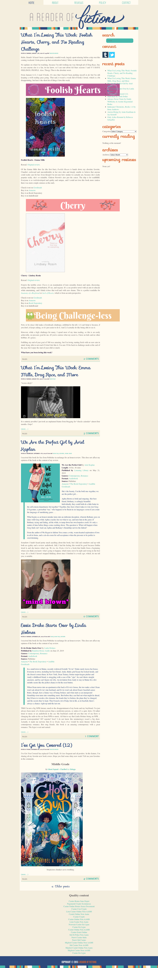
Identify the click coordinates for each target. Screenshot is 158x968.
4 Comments (91, 878)
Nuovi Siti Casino (79, 940)
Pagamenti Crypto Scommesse (79, 903)
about (55, 2)
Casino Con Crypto (79, 909)
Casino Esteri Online (79, 932)
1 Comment (92, 736)
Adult (52, 636)
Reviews (61, 453)
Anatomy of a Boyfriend (30, 293)
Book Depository (35, 303)
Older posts (60, 886)
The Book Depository (78, 484)
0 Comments (91, 616)
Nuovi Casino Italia (79, 937)
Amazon (32, 190)
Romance (84, 475)
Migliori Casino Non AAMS (79, 950)
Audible (92, 484)
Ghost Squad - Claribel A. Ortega (62, 769)
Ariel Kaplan (89, 465)
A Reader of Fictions (87, 962)
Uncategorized (54, 53)
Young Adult (68, 453)
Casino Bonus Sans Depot (79, 901)
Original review (34, 164)
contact (126, 2)
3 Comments (91, 433)
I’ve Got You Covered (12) (46, 745)
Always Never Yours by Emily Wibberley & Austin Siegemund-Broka (120, 101)
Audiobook (73, 478)
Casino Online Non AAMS (79, 919)
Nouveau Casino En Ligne (79, 924)
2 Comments (91, 358)
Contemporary (74, 475)
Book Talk (52, 379)
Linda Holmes (49, 648)
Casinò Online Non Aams (79, 914)
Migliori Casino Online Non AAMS (79, 942)
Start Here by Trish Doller (117, 96)
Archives (105, 154)
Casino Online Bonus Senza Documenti (79, 906)
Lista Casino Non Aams (79, 922)
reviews (79, 2)
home (32, 2)
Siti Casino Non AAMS (79, 945)
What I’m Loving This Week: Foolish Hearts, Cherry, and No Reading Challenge (56, 42)
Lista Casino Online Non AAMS (79, 911)
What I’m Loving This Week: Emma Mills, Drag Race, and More (56, 371)
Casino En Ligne (79, 927)
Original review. (34, 280)
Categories (106, 131)
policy (102, 2)
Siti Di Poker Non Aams (79, 934)
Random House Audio (41, 650)
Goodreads (37, 187)
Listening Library (81, 470)
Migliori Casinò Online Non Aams (79, 947)
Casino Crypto (79, 916)
